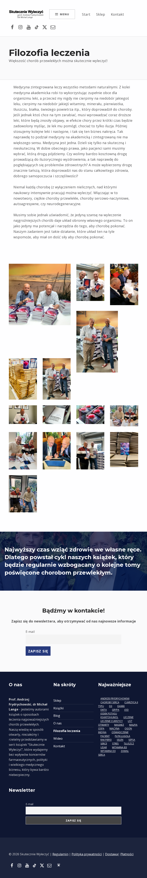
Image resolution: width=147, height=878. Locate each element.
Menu (64, 14)
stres (115, 743)
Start (86, 14)
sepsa (131, 740)
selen (120, 740)
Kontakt (117, 14)
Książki (58, 708)
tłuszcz (129, 743)
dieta (103, 710)
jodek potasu (108, 713)
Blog (56, 716)
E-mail (30, 632)
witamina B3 (119, 747)
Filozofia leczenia (66, 731)
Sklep (100, 14)
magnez (119, 724)
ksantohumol (109, 717)
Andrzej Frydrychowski (114, 698)
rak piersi (106, 740)
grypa (115, 710)
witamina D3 (108, 751)
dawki (121, 706)
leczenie (128, 717)
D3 (110, 706)
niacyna (114, 728)
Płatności (127, 854)
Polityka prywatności (87, 854)
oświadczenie (120, 732)
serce (103, 743)
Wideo (58, 738)
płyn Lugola (122, 736)
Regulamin (60, 854)
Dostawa (111, 854)
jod (126, 710)
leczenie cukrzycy (111, 721)
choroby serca (109, 702)
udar (103, 747)
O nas (57, 723)
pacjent (105, 736)
